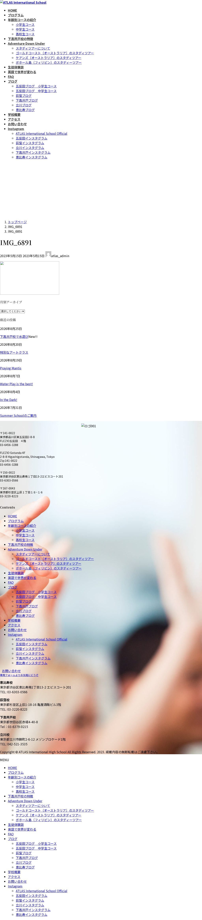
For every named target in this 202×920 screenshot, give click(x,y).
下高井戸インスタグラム (33, 152)
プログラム (16, 520)
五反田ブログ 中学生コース (36, 90)
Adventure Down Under (25, 549)
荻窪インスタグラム (30, 143)
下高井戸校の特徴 (20, 544)
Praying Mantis (10, 368)
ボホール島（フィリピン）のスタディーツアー (49, 62)
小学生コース (25, 24)
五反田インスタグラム (31, 138)
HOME (12, 516)
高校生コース (25, 34)
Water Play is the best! (16, 383)
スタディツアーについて (33, 48)
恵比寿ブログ (25, 109)
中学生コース (25, 29)
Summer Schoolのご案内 (18, 415)
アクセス (14, 625)
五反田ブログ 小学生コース (36, 86)
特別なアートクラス (14, 352)
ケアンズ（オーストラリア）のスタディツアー (48, 57)
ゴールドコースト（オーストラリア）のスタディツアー (55, 53)
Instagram (15, 634)
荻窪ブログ (24, 95)
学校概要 (14, 620)
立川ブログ (24, 105)
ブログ (12, 587)
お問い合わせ (17, 629)
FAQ (11, 582)
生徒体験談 (16, 573)
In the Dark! (8, 399)
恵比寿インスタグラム (31, 157)
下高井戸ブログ (27, 100)
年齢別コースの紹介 (22, 525)
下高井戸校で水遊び (14, 336)
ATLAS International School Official (41, 133)
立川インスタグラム (30, 147)
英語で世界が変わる (22, 577)
